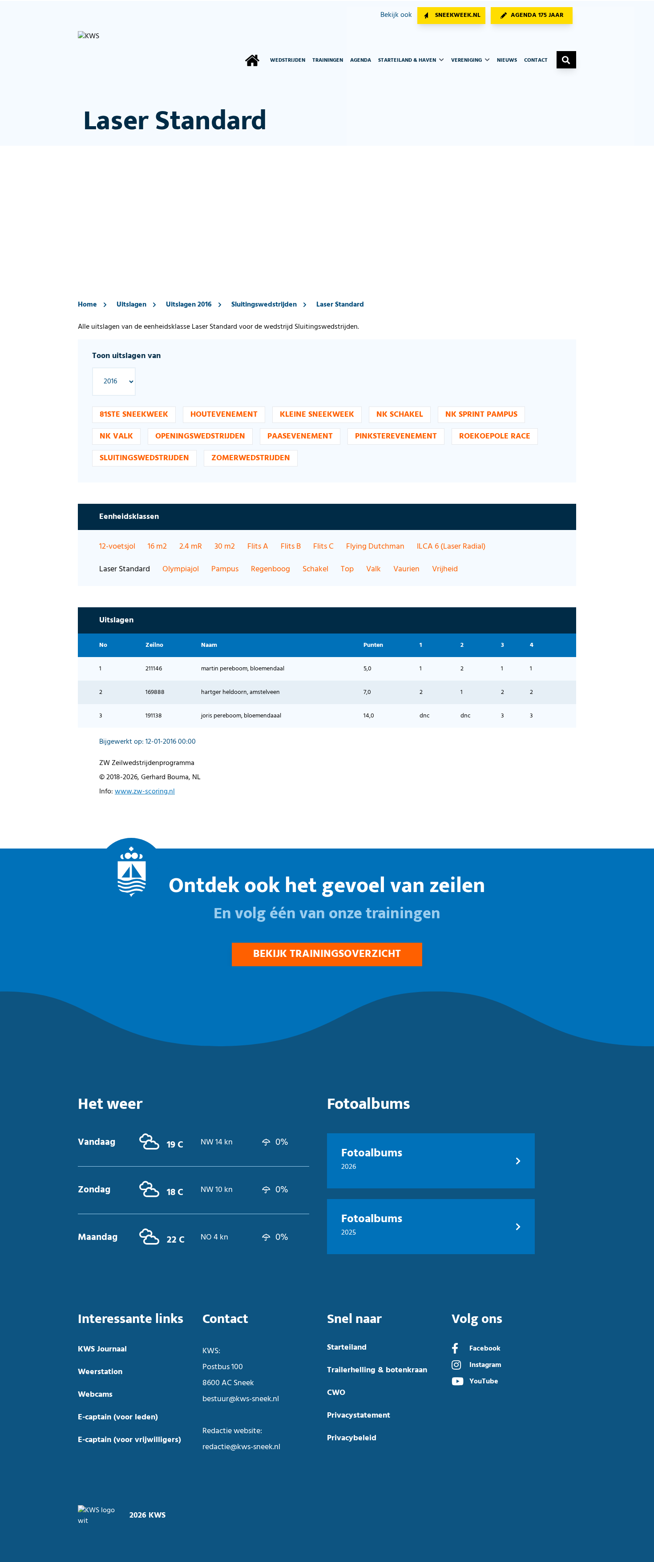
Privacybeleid (351, 1438)
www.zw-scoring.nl (145, 791)
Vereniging (467, 60)
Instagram (485, 1365)
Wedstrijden (287, 60)
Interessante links (130, 1319)
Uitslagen (131, 304)
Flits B (291, 547)
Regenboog (270, 569)
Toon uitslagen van (126, 356)
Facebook (485, 1349)
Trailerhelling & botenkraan (377, 1370)
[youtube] (458, 1382)
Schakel (315, 569)
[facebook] (455, 1349)
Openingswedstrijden (200, 436)
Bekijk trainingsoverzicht (327, 954)
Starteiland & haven (407, 60)
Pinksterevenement (396, 436)
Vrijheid (445, 569)
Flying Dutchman (375, 547)
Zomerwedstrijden (250, 458)
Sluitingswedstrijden (264, 304)
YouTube (483, 1381)
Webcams (95, 1394)
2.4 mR (190, 547)
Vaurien (406, 569)
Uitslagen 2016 (189, 304)
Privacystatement (358, 1415)
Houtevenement (224, 414)
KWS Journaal (102, 1349)
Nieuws (507, 60)
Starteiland (347, 1347)
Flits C (323, 547)
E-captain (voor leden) (118, 1417)
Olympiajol (180, 569)
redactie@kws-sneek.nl (241, 1447)
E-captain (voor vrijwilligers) (129, 1440)
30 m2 (224, 547)
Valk (373, 569)
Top (347, 569)
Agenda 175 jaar (537, 15)
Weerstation (100, 1372)
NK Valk (116, 436)
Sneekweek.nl (457, 15)
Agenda (360, 60)
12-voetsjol (117, 547)
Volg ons (477, 1319)
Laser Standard (340, 304)
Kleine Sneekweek (317, 414)
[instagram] (456, 1366)
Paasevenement (300, 436)
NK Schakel (399, 414)
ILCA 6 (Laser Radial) (451, 547)
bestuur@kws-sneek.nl (240, 1399)
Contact (536, 60)
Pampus (224, 569)
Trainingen (327, 60)
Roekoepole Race (494, 436)
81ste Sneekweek (134, 414)
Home (87, 304)
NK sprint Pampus (481, 414)
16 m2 (157, 547)
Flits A (257, 547)
